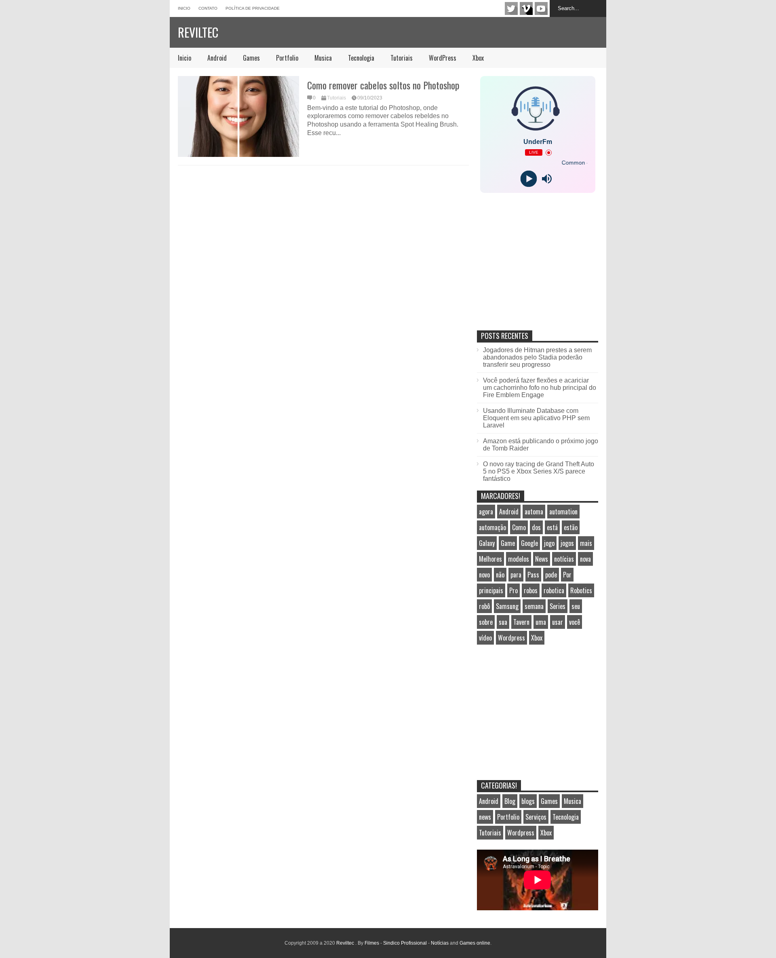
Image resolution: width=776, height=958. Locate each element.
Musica (323, 58)
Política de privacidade (253, 8)
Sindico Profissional (405, 943)
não (500, 574)
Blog (509, 801)
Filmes (372, 943)
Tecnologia (361, 58)
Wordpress (511, 638)
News (541, 559)
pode (551, 574)
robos (531, 590)
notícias (564, 559)
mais (586, 543)
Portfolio (287, 58)
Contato (207, 8)
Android (217, 58)
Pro (513, 590)
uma (541, 622)
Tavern (521, 622)
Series (557, 606)
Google (529, 543)
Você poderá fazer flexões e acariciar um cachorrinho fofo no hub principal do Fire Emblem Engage (539, 387)
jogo (549, 543)
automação (492, 527)
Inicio (184, 8)
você (574, 622)
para (515, 574)
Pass (533, 574)
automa (534, 511)
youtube (541, 8)
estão (571, 527)
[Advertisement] (537, 270)
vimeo (526, 8)
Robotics (581, 590)
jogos (567, 543)
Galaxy (487, 543)
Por (567, 574)
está (552, 527)
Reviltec (198, 32)
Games (251, 58)
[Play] (528, 179)
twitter (511, 8)
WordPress (442, 58)
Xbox (478, 58)
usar (557, 622)
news (485, 817)
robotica (554, 590)
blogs (528, 801)
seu (575, 606)
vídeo (485, 638)
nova (585, 559)
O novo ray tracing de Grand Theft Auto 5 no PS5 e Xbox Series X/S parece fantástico (538, 471)
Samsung (507, 606)
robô (484, 606)
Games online (475, 943)
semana (534, 606)
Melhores (490, 559)
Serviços (535, 817)
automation (563, 511)
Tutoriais (401, 58)
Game (508, 543)
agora (486, 511)
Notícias (440, 943)
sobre (486, 622)
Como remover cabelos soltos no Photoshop (383, 85)
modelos (518, 559)
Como (519, 527)
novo (484, 574)
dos (536, 527)
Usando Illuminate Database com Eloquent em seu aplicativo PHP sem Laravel (536, 418)
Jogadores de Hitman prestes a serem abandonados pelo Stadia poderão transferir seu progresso (537, 357)
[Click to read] (238, 116)
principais (491, 590)
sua (503, 622)
